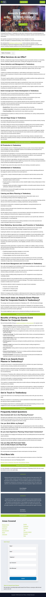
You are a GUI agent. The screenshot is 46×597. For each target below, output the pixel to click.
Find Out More (23, 408)
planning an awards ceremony (15, 43)
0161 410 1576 (24, 2)
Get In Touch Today (23, 49)
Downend (25, 534)
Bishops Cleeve (4, 462)
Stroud (3, 532)
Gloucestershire (22, 462)
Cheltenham (10, 462)
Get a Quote (22, 24)
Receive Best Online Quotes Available (23, 142)
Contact (42, 2)
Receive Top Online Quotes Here (23, 314)
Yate (24, 530)
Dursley (25, 524)
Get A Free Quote (23, 515)
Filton (24, 536)
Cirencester (4, 534)
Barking (27, 462)
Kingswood (25, 526)
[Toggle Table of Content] (12, 53)
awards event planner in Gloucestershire (25, 323)
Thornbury (25, 528)
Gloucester (16, 462)
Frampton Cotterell (27, 532)
